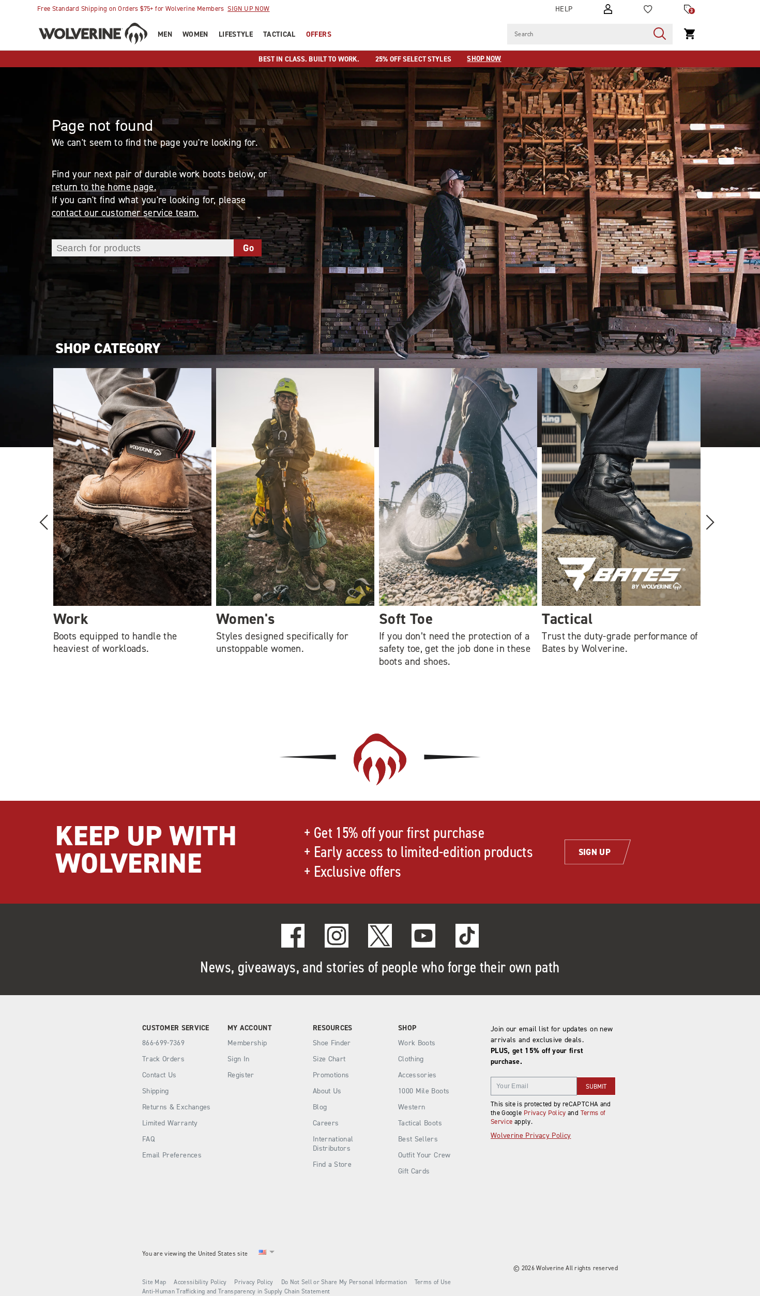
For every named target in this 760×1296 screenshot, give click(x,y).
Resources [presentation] (333, 1028)
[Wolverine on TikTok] (467, 936)
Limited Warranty (170, 1123)
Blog (320, 1107)
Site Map (154, 1282)
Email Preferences (172, 1155)
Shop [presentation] (407, 1028)
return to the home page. (104, 186)
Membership (247, 1043)
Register (240, 1075)
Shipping (155, 1091)
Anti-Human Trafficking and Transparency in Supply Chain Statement (236, 1291)
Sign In (238, 1059)
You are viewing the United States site (195, 1253)
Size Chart (329, 1059)
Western (411, 1107)
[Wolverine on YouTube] (423, 936)
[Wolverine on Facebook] (293, 936)
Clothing (411, 1059)
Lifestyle (236, 34)
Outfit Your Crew (424, 1155)
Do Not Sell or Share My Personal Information (344, 1282)
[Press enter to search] (660, 34)
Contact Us (159, 1075)
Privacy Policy (545, 1112)
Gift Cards (414, 1171)
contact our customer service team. (125, 212)
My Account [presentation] (249, 1028)
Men (165, 34)
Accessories (417, 1075)
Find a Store (332, 1164)
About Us (327, 1091)
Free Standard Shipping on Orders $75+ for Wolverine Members (153, 8)
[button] (709, 522)
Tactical (279, 34)
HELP (564, 9)
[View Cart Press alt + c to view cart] (689, 34)
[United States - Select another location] (262, 1253)
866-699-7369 (163, 1043)
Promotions (331, 1075)
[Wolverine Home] (93, 35)
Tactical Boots (420, 1123)
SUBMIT (596, 1086)
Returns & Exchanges (176, 1107)
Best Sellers (418, 1139)
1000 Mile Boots (423, 1091)
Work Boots (417, 1043)
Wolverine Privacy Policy (531, 1135)
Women (195, 34)
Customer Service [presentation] (175, 1028)
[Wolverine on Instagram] (336, 936)
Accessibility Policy (200, 1282)
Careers (326, 1123)
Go (248, 247)
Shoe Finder (332, 1043)
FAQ (148, 1139)
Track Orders (163, 1059)
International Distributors (333, 1143)
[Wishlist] (648, 9)
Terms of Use (433, 1282)
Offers (318, 34)
